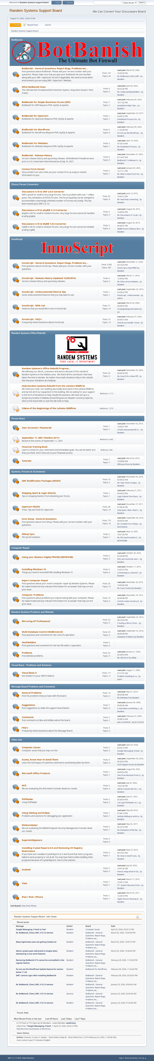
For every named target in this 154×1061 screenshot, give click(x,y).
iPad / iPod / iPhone (32, 896)
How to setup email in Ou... (128, 871)
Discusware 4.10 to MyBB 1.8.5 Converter (44, 223)
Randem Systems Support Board (35, 10)
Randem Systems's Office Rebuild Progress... (46, 368)
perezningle (122, 540)
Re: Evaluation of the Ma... (128, 830)
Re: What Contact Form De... (129, 174)
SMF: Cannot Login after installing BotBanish (36, 975)
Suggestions (28, 704)
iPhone (33, 906)
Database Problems (125, 637)
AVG (24, 785)
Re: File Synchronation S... (128, 537)
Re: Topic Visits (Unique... (127, 482)
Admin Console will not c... (128, 789)
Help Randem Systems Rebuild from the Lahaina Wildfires (53, 385)
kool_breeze (122, 527)
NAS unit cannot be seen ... (128, 559)
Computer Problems (33, 594)
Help (121, 1058)
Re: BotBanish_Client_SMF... (128, 76)
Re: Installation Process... (127, 146)
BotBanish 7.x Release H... (128, 160)
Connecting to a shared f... (128, 572)
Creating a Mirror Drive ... (128, 623)
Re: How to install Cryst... (127, 856)
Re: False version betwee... (128, 281)
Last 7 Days (80, 1019)
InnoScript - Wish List (33, 305)
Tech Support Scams (125, 764)
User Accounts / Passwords (36, 427)
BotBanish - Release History (37, 155)
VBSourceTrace (123, 464)
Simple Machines (28, 1058)
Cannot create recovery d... (128, 601)
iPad (23, 906)
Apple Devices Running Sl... (128, 899)
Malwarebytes (29, 824)
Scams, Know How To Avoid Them (40, 759)
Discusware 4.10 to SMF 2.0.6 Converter (43, 191)
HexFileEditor (29, 642)
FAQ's (25, 727)
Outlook (26, 869)
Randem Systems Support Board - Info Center (35, 917)
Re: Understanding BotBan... (129, 92)
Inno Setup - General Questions (39, 518)
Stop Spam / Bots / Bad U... (128, 510)
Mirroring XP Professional (36, 621)
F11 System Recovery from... (129, 885)
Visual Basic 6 (29, 672)
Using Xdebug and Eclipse (36, 812)
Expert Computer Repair (35, 580)
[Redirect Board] (15, 393)
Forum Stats (22, 1013)
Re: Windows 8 (123, 697)
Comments (28, 717)
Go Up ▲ (142, 1058)
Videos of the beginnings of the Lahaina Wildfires (49, 408)
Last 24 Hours (51, 1019)
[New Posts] (15, 74)
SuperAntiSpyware (32, 839)
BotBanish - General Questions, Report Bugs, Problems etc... (55, 68)
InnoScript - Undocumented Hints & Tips (44, 291)
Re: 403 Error (122, 657)
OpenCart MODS (31, 506)
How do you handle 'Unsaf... (128, 322)
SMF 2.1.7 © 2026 (14, 1058)
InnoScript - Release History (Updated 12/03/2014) (49, 278)
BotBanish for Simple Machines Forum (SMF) (46, 102)
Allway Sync (28, 533)
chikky (133, 657)
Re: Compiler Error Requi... (128, 524)
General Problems (32, 692)
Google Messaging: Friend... (128, 751)
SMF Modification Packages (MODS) (41, 480)
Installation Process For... (127, 119)
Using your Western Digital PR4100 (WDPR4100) (47, 556)
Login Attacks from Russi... (128, 496)
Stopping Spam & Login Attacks (39, 492)
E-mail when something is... (128, 708)
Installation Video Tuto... (127, 105)
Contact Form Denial (33, 168)
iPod (28, 906)
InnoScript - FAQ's (32, 319)
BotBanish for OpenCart (35, 115)
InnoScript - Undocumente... (129, 295)
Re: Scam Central (124, 588)
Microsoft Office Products (36, 773)
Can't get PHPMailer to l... (128, 802)
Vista (24, 883)
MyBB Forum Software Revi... (129, 228)
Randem (120, 79)
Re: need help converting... (128, 199)
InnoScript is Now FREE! (127, 268)
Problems (27, 652)
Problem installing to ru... (127, 676)
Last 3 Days (66, 1019)
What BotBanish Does (34, 86)
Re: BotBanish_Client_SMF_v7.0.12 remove (34, 932)
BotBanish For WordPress (36, 129)
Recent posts (22, 922)
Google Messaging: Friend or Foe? (31, 929)
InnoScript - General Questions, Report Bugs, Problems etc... (55, 262)
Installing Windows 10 (34, 569)
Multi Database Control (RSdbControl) (42, 631)
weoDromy (71, 1023)
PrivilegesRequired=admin (128, 309)
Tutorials (26, 460)
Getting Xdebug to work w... (128, 816)
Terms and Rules (131, 1058)
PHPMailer (27, 799)
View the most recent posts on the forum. (34, 1029)
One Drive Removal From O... (129, 775)
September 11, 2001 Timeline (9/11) (40, 437)
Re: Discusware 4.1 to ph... (128, 215)
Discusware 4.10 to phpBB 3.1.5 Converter (44, 210)
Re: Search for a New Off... (128, 376)
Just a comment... (124, 722)
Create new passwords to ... (128, 429)
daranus (69, 993)
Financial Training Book (35, 446)
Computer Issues (31, 747)
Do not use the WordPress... (128, 133)
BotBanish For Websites (35, 143)
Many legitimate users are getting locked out (36, 942)
